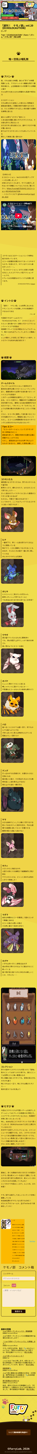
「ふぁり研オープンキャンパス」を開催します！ (19, 1342)
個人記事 (17, 36)
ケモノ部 (8, 36)
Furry (26, 34)
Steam (33, 284)
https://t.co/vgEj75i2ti (15, 188)
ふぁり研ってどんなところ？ (13, 1356)
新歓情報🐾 (7, 1368)
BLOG (4, 18)
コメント (9, 1285)
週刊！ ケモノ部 (12, 18)
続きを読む (28, 1352)
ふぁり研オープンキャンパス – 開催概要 (17, 1331)
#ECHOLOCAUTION (13, 191)
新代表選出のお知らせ (11, 1380)
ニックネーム (8, 1273)
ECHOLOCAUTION (15, 34)
